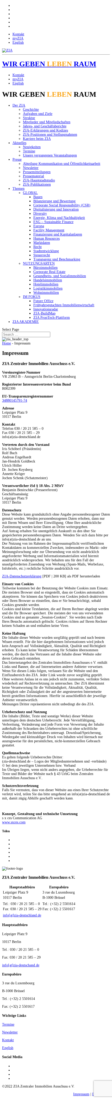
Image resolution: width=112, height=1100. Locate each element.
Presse (17, 159)
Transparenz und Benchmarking (56, 259)
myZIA (18, 38)
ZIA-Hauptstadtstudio (39, 180)
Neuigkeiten (32, 147)
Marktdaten (41, 243)
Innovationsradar (45, 309)
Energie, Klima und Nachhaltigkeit (59, 218)
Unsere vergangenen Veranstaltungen (50, 155)
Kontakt (18, 34)
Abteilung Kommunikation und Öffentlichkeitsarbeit (61, 164)
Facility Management (48, 230)
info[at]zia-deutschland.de (22, 915)
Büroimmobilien (45, 268)
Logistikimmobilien (48, 288)
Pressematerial (33, 176)
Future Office (43, 301)
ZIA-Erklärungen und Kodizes (45, 130)
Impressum (81, 1094)
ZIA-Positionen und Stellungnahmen (50, 134)
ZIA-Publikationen (37, 184)
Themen (18, 189)
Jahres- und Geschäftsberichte (44, 126)
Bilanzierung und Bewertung (54, 201)
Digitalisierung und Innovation (56, 209)
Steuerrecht (41, 255)
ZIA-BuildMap (44, 313)
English (18, 42)
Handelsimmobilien (47, 280)
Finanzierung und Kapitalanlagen (57, 234)
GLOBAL (30, 193)
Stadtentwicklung (46, 251)
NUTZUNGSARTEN (39, 263)
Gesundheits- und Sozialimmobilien (59, 276)
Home (6, 343)
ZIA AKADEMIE (26, 322)
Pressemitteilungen (37, 172)
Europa (38, 226)
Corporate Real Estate (49, 272)
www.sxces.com (14, 822)
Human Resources (46, 238)
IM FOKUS (31, 297)
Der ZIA (19, 105)
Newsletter (31, 168)
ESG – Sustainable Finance (53, 222)
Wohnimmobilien (46, 293)
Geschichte (31, 110)
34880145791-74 (14, 400)
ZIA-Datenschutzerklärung (21, 576)
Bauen (37, 197)
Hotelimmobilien (45, 284)
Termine (29, 151)
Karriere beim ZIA (37, 139)
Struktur (29, 118)
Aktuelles (19, 143)
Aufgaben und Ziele (37, 114)
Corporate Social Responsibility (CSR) (61, 205)
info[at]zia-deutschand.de (20, 965)
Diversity (40, 214)
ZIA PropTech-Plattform (51, 318)
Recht (37, 247)
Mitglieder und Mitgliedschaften (46, 122)
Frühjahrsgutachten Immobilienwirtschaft (63, 305)
